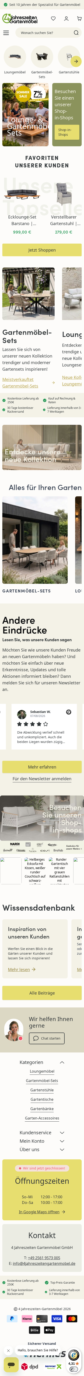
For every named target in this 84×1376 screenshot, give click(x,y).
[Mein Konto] (66, 18)
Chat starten (50, 1038)
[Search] (76, 32)
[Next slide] (76, 61)
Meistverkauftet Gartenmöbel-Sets (20, 383)
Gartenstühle (42, 1090)
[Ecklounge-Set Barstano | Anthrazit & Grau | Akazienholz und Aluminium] (22, 194)
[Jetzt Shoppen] (42, 447)
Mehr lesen (19, 969)
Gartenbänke (42, 1108)
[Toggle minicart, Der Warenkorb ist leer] (78, 18)
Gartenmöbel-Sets (42, 1080)
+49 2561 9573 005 (44, 1257)
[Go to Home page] (19, 18)
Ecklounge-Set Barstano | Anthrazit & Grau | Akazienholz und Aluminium (22, 220)
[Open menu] (6, 32)
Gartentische (42, 1099)
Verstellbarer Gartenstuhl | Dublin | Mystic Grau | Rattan (64, 220)
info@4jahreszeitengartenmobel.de (44, 1263)
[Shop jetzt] (42, 818)
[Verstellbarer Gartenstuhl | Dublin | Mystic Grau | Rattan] (64, 194)
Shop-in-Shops (65, 132)
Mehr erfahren (42, 767)
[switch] (74, 1369)
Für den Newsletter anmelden (42, 778)
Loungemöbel (42, 1071)
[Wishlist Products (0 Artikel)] (53, 18)
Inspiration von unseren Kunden (28, 932)
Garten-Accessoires (42, 1118)
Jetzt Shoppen (42, 250)
